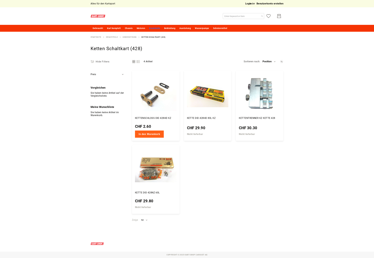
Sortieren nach (252, 61)
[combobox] (243, 16)
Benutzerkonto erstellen (270, 3)
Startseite (96, 37)
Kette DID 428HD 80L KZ (201, 118)
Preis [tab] (93, 74)
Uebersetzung (130, 37)
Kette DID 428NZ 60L (147, 192)
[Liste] (138, 61)
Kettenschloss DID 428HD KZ (153, 118)
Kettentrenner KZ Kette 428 (257, 118)
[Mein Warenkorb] (279, 16)
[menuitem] (98, 28)
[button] (269, 61)
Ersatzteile (112, 37)
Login (248, 3)
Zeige (135, 220)
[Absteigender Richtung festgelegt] (281, 61)
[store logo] (99, 16)
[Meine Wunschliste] (268, 16)
